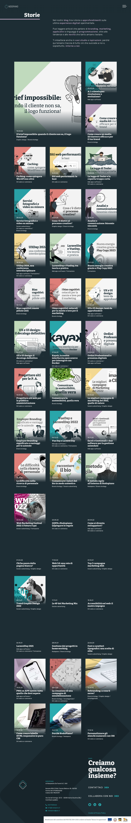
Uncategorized (69, 699)
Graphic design (21, 140)
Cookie (90, 813)
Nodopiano (91, 486)
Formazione (35, 274)
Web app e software (94, 99)
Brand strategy (33, 140)
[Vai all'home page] (11, 6)
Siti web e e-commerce (24, 182)
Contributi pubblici (52, 800)
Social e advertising (23, 226)
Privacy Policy (100, 813)
